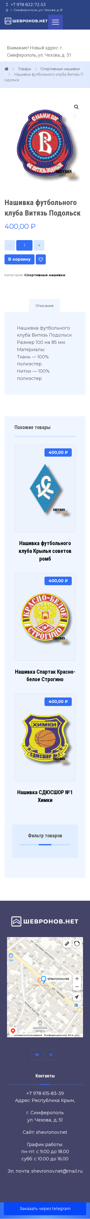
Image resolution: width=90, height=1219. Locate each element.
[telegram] (50, 1054)
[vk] (37, 1054)
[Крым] (26, 21)
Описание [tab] (45, 305)
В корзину (19, 259)
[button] (76, 107)
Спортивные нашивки (44, 275)
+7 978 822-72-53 (28, 4)
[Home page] (6, 69)
